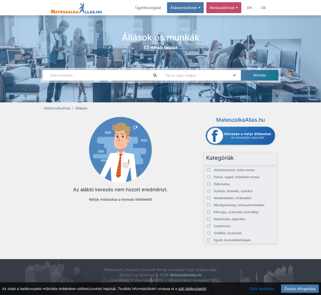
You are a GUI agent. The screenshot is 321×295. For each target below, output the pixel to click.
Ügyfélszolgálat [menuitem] (148, 7)
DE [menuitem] (263, 7)
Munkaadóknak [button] (223, 7)
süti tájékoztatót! (192, 288)
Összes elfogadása (300, 288)
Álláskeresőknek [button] (184, 7)
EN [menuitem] (249, 7)
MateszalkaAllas (57, 108)
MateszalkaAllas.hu (186, 275)
